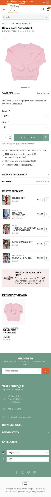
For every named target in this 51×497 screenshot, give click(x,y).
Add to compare (8, 144)
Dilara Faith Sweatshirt (22, 23)
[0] (48, 9)
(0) (33, 31)
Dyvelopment (39, 491)
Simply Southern (9, 31)
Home (4, 23)
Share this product (25, 144)
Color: (6, 111)
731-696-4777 (14, 409)
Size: (5, 122)
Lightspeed (10, 491)
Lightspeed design (24, 491)
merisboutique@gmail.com (20, 417)
